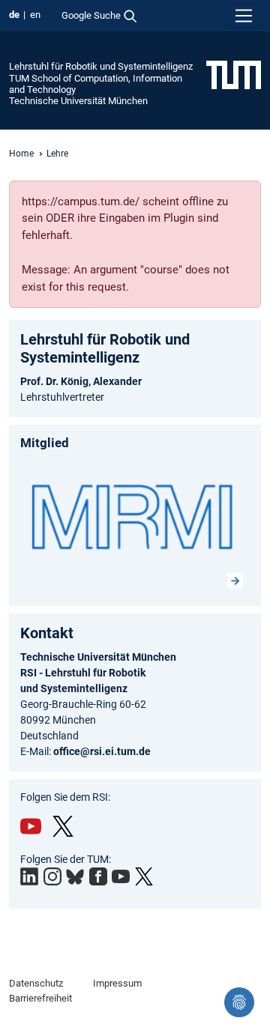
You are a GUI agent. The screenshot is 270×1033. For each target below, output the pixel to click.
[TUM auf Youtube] (121, 876)
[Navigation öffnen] (243, 15)
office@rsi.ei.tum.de (102, 751)
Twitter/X (63, 826)
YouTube (30, 826)
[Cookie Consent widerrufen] (239, 1002)
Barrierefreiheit (40, 998)
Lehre (57, 153)
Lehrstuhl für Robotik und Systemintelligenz (101, 66)
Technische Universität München (78, 100)
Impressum (117, 983)
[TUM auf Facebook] (98, 876)
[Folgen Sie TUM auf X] (144, 876)
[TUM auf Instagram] (53, 876)
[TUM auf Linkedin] (29, 876)
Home (21, 153)
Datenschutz (36, 983)
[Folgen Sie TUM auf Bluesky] (75, 877)
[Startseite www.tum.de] (233, 74)
